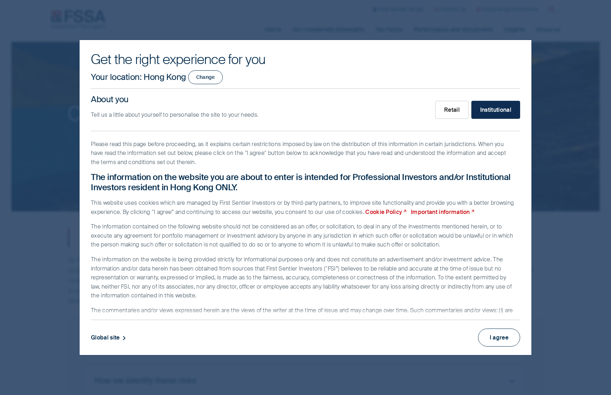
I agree (499, 337)
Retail (452, 110)
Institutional (495, 110)
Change (205, 77)
